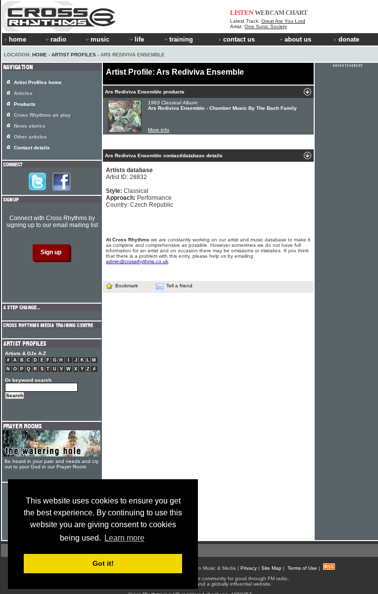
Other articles (30, 136)
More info (158, 130)
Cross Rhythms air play (42, 115)
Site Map (271, 568)
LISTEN (241, 12)
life (139, 39)
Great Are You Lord (283, 21)
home (17, 39)
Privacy (248, 568)
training (181, 39)
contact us (239, 39)
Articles (23, 93)
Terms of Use (302, 568)
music (100, 39)
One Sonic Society (265, 26)
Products (25, 104)
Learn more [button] (124, 538)
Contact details (32, 147)
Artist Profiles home (38, 82)
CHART (296, 12)
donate (348, 39)
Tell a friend (179, 285)
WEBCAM (269, 12)
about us (297, 39)
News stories (30, 126)
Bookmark (126, 285)
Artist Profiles (73, 54)
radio (58, 39)
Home (39, 54)
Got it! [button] (103, 563)
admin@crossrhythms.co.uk (137, 261)
